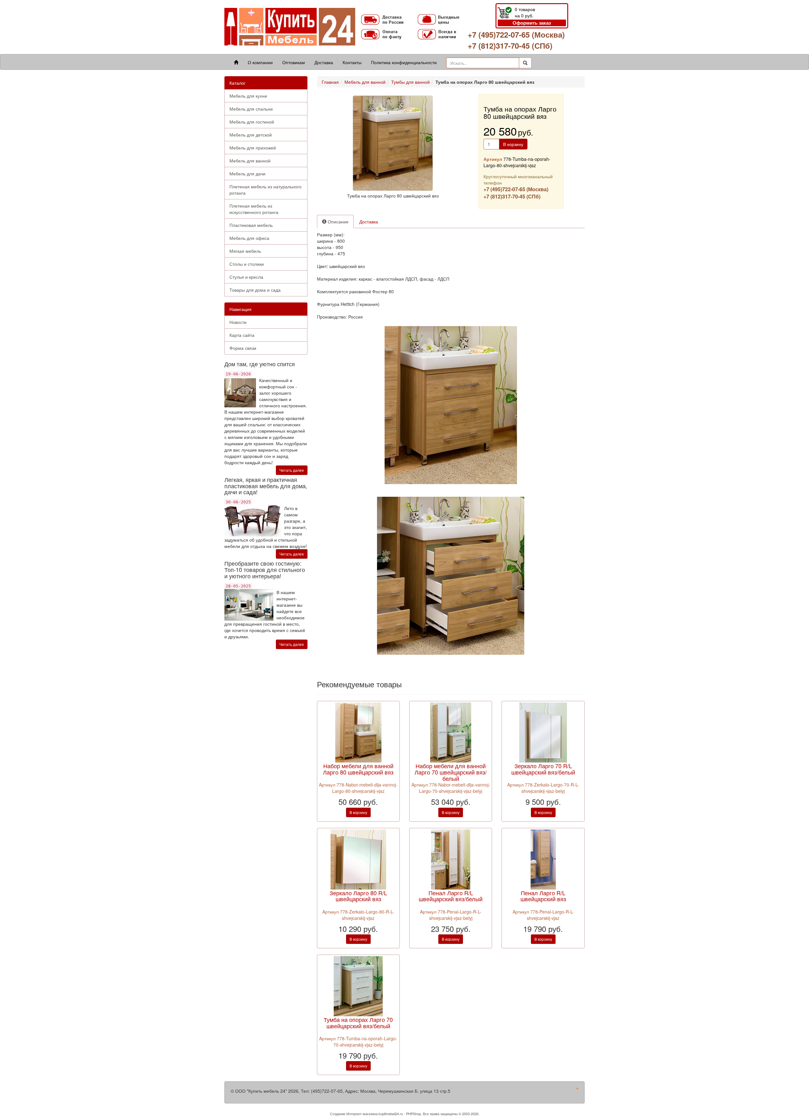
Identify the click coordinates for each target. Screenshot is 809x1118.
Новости (237, 322)
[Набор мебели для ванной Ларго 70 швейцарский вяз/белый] (450, 732)
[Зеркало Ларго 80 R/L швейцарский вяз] (358, 858)
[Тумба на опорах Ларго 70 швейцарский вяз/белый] (358, 985)
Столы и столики (246, 264)
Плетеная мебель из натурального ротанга (265, 189)
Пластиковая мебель (251, 225)
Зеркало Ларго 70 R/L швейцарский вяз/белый (543, 769)
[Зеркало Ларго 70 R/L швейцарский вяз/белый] (543, 732)
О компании (260, 62)
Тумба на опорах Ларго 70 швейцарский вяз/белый (358, 1022)
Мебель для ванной (250, 160)
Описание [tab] (337, 221)
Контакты (352, 62)
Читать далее (291, 470)
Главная (330, 82)
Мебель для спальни (251, 109)
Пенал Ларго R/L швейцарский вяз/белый (451, 896)
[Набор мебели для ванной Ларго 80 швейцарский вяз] (358, 732)
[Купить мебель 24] (289, 26)
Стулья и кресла (246, 277)
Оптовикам (293, 62)
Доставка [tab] (368, 221)
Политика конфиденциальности (404, 62)
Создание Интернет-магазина (354, 1113)
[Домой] (236, 62)
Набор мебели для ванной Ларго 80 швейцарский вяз (358, 769)
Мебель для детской (250, 134)
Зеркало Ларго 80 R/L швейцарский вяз (358, 896)
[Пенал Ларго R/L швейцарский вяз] (543, 858)
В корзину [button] (513, 144)
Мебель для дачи (247, 173)
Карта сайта (241, 335)
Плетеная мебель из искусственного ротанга (253, 209)
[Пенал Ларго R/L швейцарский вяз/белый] (450, 858)
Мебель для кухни (248, 96)
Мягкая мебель (245, 251)
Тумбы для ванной (410, 82)
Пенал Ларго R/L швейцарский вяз (543, 896)
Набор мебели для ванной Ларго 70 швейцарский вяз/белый (451, 772)
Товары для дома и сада (255, 290)
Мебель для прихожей (252, 147)
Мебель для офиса (249, 238)
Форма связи (242, 348)
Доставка (323, 62)
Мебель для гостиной (251, 121)
